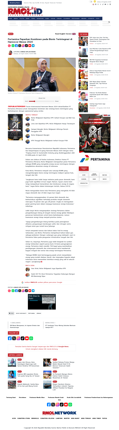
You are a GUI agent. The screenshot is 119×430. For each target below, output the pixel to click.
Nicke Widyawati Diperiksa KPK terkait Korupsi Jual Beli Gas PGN (53, 119)
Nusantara (92, 108)
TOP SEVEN (83, 34)
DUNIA (47, 18)
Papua (104, 418)
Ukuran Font (42, 98)
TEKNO (33, 18)
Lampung (59, 418)
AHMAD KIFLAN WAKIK (28, 52)
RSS (59, 400)
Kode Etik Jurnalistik (74, 397)
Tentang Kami (11, 397)
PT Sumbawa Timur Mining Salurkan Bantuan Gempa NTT (60, 326)
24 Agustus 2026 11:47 (101, 43)
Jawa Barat (75, 418)
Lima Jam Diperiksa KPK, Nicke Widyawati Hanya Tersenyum (53, 124)
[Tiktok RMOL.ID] (22, 338)
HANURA (83, 179)
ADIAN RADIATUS (94, 174)
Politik (91, 64)
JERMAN (39, 313)
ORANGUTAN (83, 183)
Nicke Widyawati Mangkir (40, 135)
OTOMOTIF (91, 18)
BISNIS (27, 18)
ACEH (83, 175)
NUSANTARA (40, 18)
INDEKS (16, 18)
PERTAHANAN (75, 18)
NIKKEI (104, 179)
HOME (10, 18)
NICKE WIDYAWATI (21, 313)
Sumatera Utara (23, 418)
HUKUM (53, 18)
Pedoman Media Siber (37, 397)
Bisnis (11, 34)
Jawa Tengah (86, 418)
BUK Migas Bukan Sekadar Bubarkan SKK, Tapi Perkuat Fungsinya (98, 83)
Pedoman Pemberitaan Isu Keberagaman (99, 397)
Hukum (92, 43)
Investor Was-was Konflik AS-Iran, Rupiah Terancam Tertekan (43, 3)
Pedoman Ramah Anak (56, 397)
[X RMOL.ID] (14, 338)
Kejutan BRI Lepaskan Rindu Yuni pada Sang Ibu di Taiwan (28, 375)
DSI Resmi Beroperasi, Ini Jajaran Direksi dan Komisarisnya (25, 326)
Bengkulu (35, 418)
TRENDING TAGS (84, 168)
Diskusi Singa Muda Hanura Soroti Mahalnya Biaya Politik (100, 72)
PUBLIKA (59, 18)
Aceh (14, 418)
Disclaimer (22, 397)
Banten (66, 418)
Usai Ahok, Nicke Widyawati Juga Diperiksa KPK (48, 268)
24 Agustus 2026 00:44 (101, 75)
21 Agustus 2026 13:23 (100, 87)
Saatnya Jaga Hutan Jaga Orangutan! (97, 105)
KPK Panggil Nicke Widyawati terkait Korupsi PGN (49, 141)
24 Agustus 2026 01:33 (100, 99)
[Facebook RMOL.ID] (10, 338)
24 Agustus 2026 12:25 (101, 55)
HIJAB (94, 179)
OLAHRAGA (66, 18)
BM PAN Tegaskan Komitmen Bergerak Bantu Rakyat (99, 61)
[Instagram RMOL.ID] (18, 338)
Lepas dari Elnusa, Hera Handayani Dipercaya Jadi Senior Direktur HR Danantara (28, 364)
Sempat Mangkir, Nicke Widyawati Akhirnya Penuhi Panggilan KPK (49, 130)
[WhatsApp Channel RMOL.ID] (31, 338)
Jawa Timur (96, 418)
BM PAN (104, 175)
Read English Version (63, 34)
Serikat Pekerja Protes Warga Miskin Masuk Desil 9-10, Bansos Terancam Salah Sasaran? (63, 365)
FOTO (97, 18)
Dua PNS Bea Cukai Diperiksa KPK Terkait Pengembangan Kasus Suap (100, 50)
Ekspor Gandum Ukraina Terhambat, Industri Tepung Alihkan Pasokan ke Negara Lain (63, 387)
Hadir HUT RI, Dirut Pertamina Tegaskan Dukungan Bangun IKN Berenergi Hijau (53, 275)
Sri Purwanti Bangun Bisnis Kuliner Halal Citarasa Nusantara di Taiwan (62, 376)
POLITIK (22, 18)
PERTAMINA (31, 313)
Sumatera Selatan (47, 418)
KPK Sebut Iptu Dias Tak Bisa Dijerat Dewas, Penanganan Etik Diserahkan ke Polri (100, 39)
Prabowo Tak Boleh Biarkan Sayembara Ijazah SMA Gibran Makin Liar (99, 94)
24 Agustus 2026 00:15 (101, 64)
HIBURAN (83, 18)
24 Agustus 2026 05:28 (103, 108)
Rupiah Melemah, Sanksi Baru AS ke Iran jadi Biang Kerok (28, 385)
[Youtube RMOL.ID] (27, 338)
